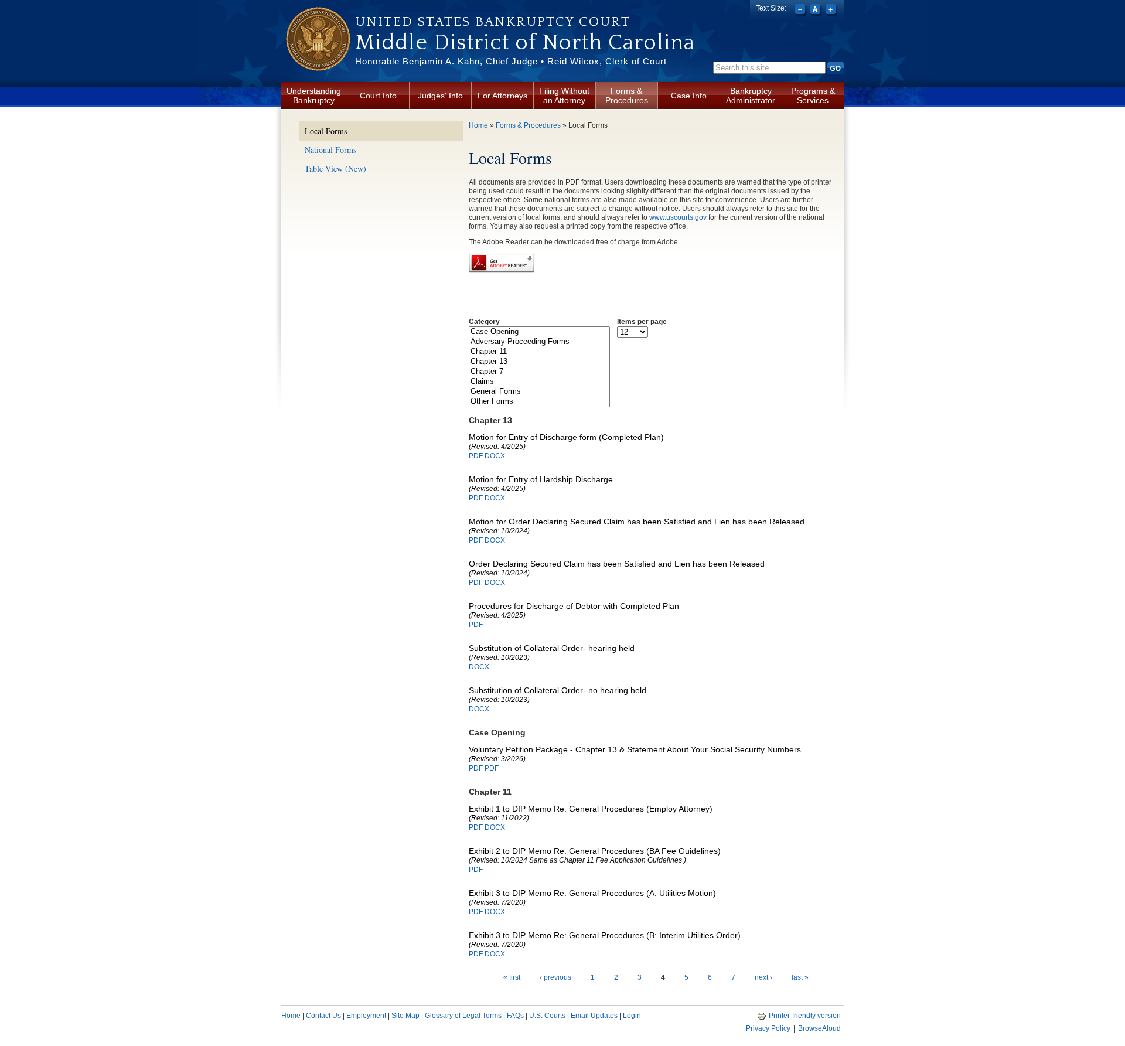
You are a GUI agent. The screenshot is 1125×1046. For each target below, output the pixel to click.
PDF (476, 456)
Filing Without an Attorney (564, 95)
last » (800, 977)
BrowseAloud (819, 1028)
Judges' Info (440, 95)
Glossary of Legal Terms (463, 1015)
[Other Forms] (539, 402)
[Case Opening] (539, 332)
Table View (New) (335, 168)
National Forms (330, 149)
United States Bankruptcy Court (492, 21)
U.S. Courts (547, 1015)
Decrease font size (801, 10)
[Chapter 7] (539, 372)
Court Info (378, 95)
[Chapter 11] (539, 352)
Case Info (689, 95)
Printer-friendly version (805, 1015)
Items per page (642, 322)
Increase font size (832, 10)
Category (484, 322)
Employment (366, 1015)
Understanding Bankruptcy (314, 95)
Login (632, 1015)
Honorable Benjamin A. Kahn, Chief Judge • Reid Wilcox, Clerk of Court (511, 61)
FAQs (515, 1015)
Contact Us (323, 1015)
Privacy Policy (768, 1028)
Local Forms (326, 131)
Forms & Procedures (626, 95)
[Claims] (539, 382)
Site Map (405, 1015)
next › (763, 977)
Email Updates (594, 1015)
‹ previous (555, 977)
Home (478, 125)
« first (511, 977)
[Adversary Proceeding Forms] (539, 342)
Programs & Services (813, 95)
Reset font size (816, 10)
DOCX (495, 456)
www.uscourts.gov (678, 217)
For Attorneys (502, 95)
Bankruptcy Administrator (750, 95)
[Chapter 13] (539, 362)
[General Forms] (539, 392)
